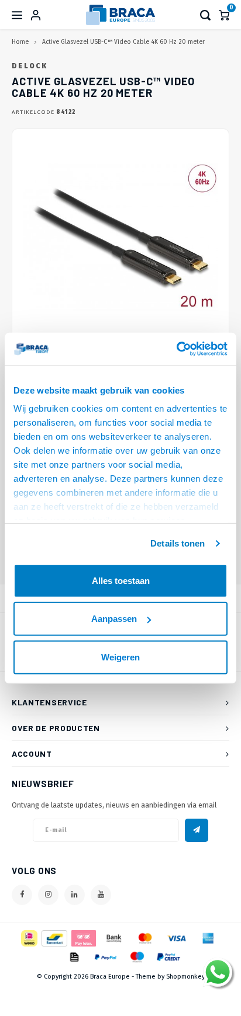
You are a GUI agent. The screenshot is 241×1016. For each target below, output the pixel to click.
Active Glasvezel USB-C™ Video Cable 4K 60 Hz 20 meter (123, 42)
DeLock (29, 66)
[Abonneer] (196, 830)
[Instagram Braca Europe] (48, 895)
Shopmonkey (185, 976)
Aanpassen (114, 619)
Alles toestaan (121, 580)
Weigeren (120, 657)
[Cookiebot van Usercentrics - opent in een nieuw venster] (176, 349)
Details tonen (177, 543)
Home (20, 42)
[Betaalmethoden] (28, 937)
